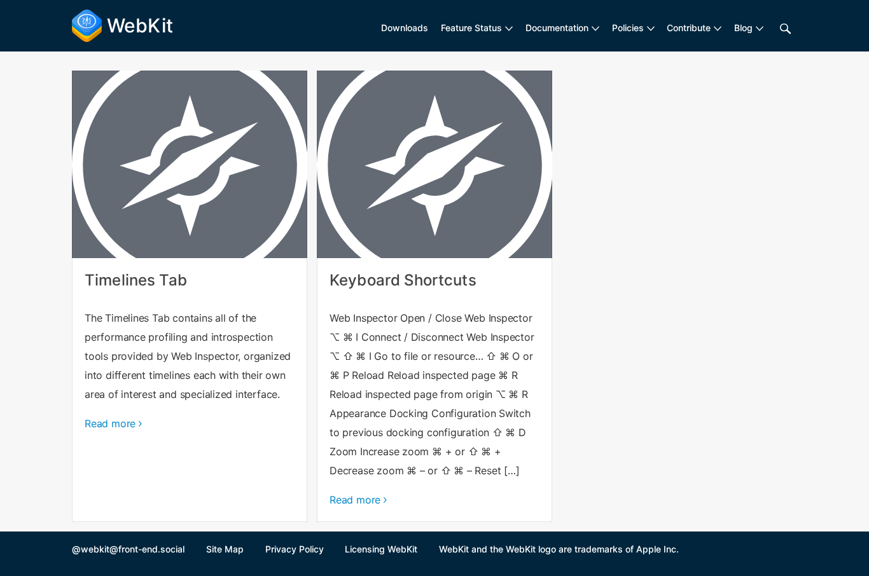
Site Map (225, 549)
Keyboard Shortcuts (434, 296)
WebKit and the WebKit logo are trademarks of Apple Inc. (559, 549)
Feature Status (471, 27)
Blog (743, 27)
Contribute (689, 27)
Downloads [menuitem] (404, 27)
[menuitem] (477, 28)
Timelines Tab (189, 296)
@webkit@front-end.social (128, 549)
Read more (110, 423)
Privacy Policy (294, 549)
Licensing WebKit (381, 549)
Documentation (556, 27)
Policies (628, 27)
